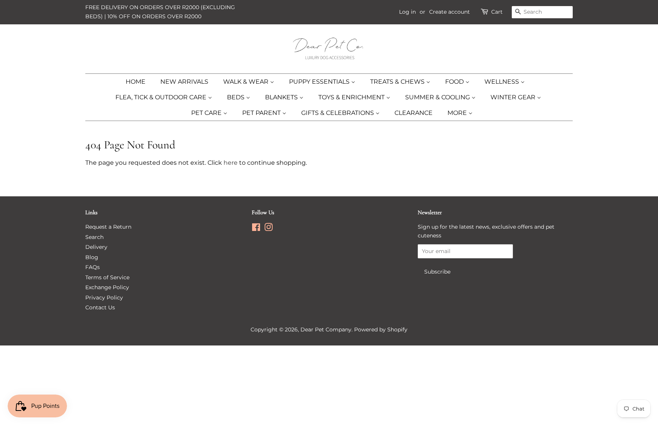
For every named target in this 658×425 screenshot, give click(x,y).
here (231, 162)
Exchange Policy (107, 287)
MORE (457, 112)
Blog (91, 257)
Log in (407, 11)
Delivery (96, 247)
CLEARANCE (413, 112)
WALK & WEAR (246, 81)
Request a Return (108, 227)
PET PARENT (262, 112)
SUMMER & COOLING (438, 97)
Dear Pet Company (325, 329)
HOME (135, 81)
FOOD (455, 81)
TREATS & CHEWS (398, 81)
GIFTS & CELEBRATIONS (338, 112)
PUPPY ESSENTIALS (320, 81)
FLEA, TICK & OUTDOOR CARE (161, 97)
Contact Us (100, 307)
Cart (497, 11)
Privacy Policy (104, 297)
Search (94, 237)
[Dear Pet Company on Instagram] (268, 229)
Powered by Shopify (380, 329)
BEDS (236, 97)
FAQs (92, 267)
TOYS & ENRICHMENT (352, 97)
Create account (449, 11)
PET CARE (207, 112)
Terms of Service (107, 277)
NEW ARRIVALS (184, 81)
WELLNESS (502, 81)
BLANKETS (282, 97)
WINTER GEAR (513, 97)
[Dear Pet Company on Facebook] (256, 229)
